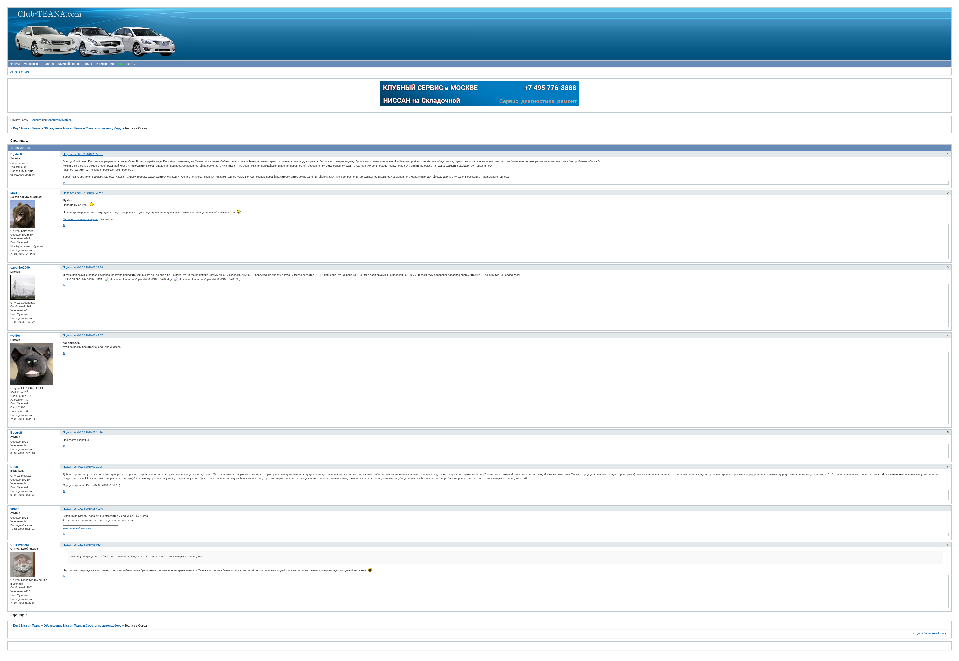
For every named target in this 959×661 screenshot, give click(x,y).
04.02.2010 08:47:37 (90, 335)
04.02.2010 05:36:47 (90, 193)
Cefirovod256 (20, 545)
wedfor (15, 336)
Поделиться (70, 154)
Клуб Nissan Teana (26, 128)
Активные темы (20, 71)
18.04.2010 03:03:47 (90, 544)
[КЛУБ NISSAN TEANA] (479, 34)
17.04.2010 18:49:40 (90, 508)
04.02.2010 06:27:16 (90, 267)
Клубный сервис (68, 64)
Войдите (36, 120)
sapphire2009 (20, 268)
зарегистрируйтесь (59, 120)
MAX (13, 193)
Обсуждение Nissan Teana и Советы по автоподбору (82, 128)
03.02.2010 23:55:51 (90, 154)
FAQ (120, 64)
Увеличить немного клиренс (80, 219)
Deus (14, 467)
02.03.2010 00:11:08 (90, 466)
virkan (14, 509)
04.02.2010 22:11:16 (90, 432)
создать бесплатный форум (931, 633)
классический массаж (77, 528)
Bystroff (16, 154)
